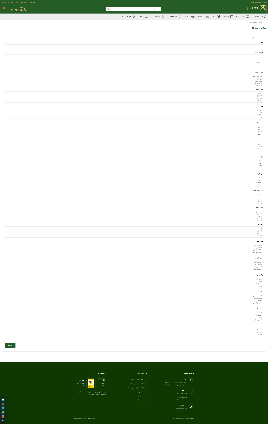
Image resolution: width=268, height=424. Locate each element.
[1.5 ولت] (134, 149)
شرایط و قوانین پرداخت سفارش (135, 380)
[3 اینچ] (134, 216)
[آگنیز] (256, 8)
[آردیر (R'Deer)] (134, 77)
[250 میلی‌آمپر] (134, 267)
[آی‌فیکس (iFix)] (134, 79)
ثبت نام (4, 2)
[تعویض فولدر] (134, 301)
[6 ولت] (134, 146)
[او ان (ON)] (134, 83)
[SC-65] (134, 185)
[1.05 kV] (134, 195)
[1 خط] (134, 127)
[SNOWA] (134, 115)
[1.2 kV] (134, 199)
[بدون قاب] (134, 330)
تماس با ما (11, 2)
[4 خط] (134, 134)
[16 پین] (134, 235)
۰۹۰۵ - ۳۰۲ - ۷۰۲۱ (182, 400)
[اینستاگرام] (3, 416)
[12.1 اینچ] (134, 212)
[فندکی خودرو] (134, 320)
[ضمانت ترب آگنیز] (80, 384)
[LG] (134, 117)
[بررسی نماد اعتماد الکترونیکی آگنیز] (101, 383)
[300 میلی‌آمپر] (134, 269)
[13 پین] (134, 231)
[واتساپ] (3, 412)
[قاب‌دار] (134, 334)
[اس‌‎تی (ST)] (134, 81)
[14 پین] (134, 233)
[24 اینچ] (134, 93)
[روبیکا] (3, 404)
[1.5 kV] (134, 202)
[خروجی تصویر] (134, 303)
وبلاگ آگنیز (23, 2)
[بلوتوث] (134, 281)
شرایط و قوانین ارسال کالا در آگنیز (259, 2)
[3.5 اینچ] (134, 218)
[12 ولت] (134, 313)
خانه (266, 22)
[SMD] (134, 166)
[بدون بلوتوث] (134, 279)
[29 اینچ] (134, 96)
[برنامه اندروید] (134, 298)
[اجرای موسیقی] (134, 296)
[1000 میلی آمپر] (134, 250)
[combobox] (133, 9)
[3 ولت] (134, 144)
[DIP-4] (134, 178)
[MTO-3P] (134, 182)
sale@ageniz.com (181, 409)
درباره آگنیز (141, 396)
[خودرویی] (134, 332)
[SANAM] (134, 113)
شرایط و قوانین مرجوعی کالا (136, 388)
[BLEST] (134, 110)
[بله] (3, 399)
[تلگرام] (3, 408)
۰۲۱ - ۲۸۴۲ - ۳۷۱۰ (181, 394)
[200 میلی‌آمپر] (134, 264)
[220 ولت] (134, 315)
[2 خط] (134, 129)
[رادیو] (134, 286)
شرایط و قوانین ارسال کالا (137, 384)
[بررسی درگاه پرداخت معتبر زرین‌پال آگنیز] (90, 383)
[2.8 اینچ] (134, 214)
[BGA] (134, 161)
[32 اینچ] (134, 98)
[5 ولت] (134, 317)
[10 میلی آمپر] (134, 245)
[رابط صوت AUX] (134, 284)
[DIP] (134, 163)
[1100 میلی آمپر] (134, 252)
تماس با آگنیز (140, 400)
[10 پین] (134, 228)
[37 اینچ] (134, 100)
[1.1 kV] (134, 197)
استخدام (141, 392)
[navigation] (3, 410)
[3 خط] (134, 132)
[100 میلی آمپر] (134, 248)
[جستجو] (108, 9)
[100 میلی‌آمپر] (134, 262)
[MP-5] (134, 180)
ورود (17, 2)
